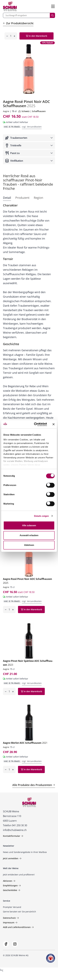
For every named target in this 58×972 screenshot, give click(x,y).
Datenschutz (9, 917)
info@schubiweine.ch (15, 830)
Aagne (6, 111)
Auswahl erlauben (29, 535)
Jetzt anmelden (10, 858)
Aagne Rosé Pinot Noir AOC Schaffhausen (27, 580)
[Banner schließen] (53, 424)
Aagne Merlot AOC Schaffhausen (25, 742)
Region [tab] (38, 198)
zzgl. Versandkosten (32, 126)
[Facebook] (6, 944)
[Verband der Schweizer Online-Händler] (50, 958)
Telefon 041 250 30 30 (15, 825)
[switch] (50, 485)
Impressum (8, 922)
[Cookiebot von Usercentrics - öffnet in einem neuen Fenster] (35, 424)
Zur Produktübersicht (19, 23)
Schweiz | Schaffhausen (34, 111)
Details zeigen (41, 516)
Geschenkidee (10, 890)
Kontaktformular (11, 835)
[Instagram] (15, 944)
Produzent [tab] (22, 198)
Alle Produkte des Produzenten (32, 785)
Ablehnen (29, 545)
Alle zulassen (29, 525)
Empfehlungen (10, 885)
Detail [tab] (7, 198)
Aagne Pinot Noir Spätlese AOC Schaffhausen (28, 662)
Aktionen (7, 880)
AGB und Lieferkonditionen (17, 927)
